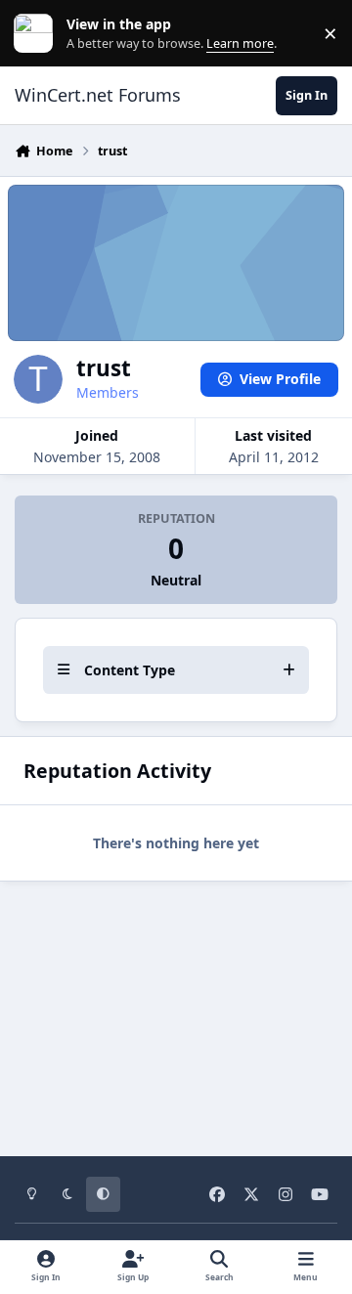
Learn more (37, 33)
